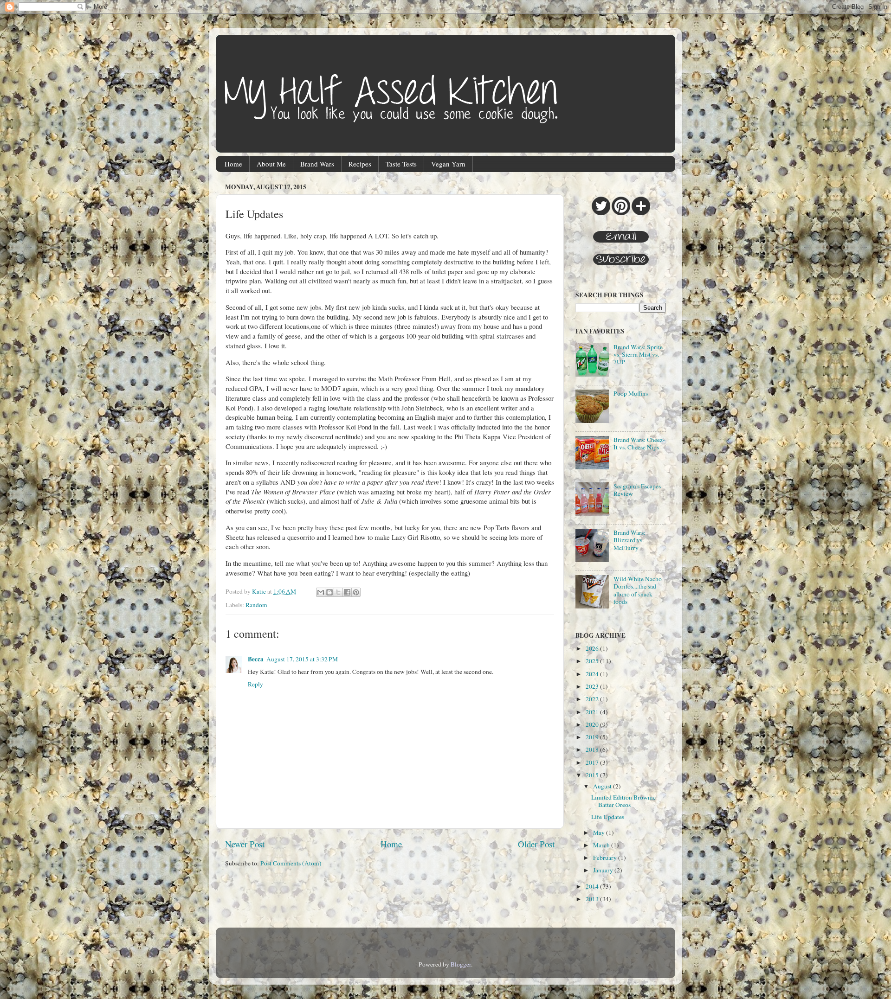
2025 (593, 661)
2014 (593, 886)
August (603, 786)
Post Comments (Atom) (291, 863)
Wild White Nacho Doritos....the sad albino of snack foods (637, 590)
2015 (593, 775)
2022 (593, 699)
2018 (593, 749)
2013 (593, 899)
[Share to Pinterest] (356, 592)
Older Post (536, 844)
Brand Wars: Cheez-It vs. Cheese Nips (639, 443)
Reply (255, 684)
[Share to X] (338, 592)
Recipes (360, 163)
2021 (593, 712)
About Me (271, 163)
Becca (256, 659)
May (599, 832)
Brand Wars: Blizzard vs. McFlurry (629, 539)
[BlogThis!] (329, 592)
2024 (593, 674)
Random (256, 605)
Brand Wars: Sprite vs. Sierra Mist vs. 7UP (638, 354)
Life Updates (607, 817)
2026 (593, 648)
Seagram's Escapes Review (637, 490)
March (602, 845)
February (605, 857)
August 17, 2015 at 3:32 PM (302, 659)
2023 (593, 686)
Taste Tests (401, 163)
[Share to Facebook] (347, 592)
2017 (593, 762)
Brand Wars (317, 163)
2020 (593, 724)
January (603, 870)
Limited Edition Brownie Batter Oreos (623, 801)
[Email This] (320, 592)
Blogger (461, 964)
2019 (593, 737)
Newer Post (245, 844)
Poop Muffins (630, 393)
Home (233, 163)
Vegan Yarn (448, 163)
